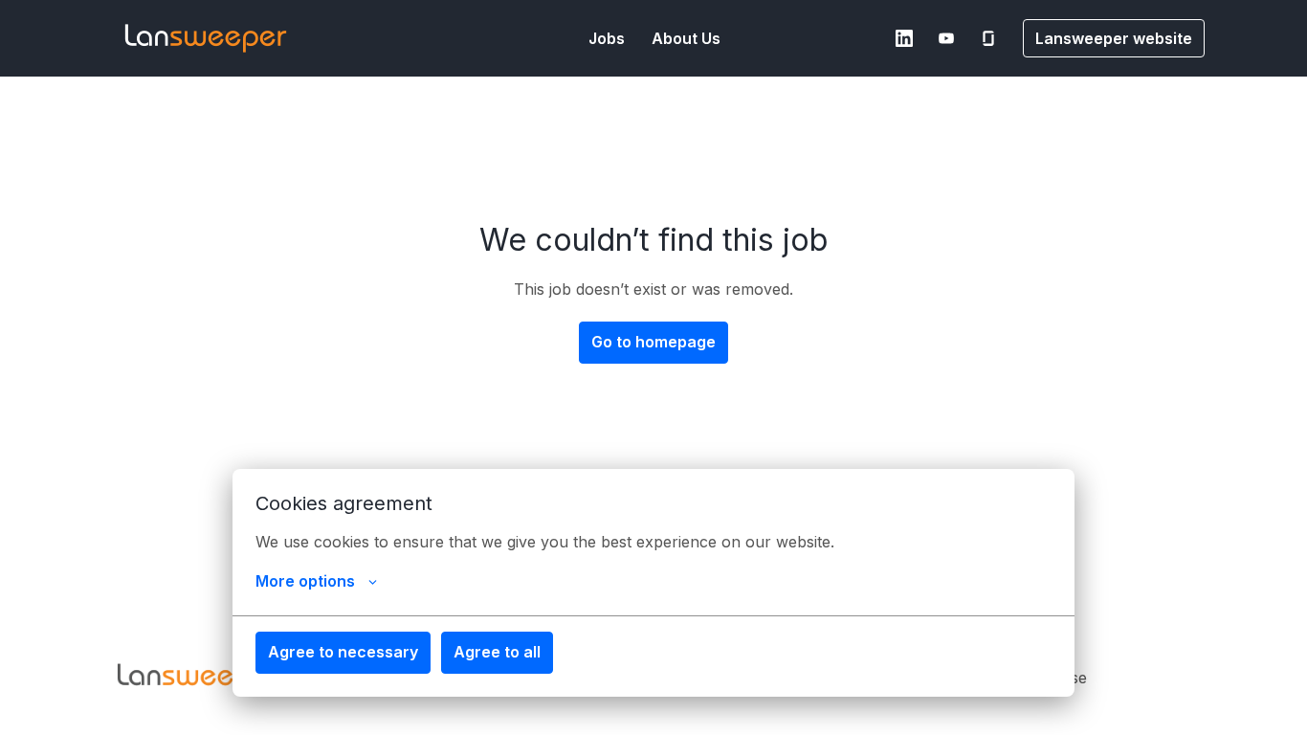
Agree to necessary (343, 651)
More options (305, 580)
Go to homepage (653, 341)
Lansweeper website (1113, 38)
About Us (686, 38)
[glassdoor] (988, 38)
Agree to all (497, 651)
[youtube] (946, 38)
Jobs (606, 38)
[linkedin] (904, 38)
